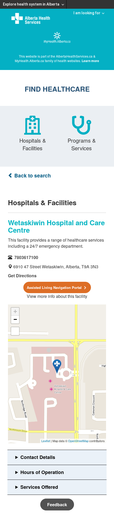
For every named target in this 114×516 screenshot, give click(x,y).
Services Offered (39, 487)
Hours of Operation (42, 472)
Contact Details (37, 457)
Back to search (32, 175)
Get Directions (22, 276)
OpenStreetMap (78, 441)
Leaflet (45, 441)
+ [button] (15, 311)
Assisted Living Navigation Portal (55, 287)
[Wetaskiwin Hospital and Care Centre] (57, 366)
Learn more (90, 60)
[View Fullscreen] (15, 331)
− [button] (15, 319)
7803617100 (26, 257)
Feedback (57, 504)
